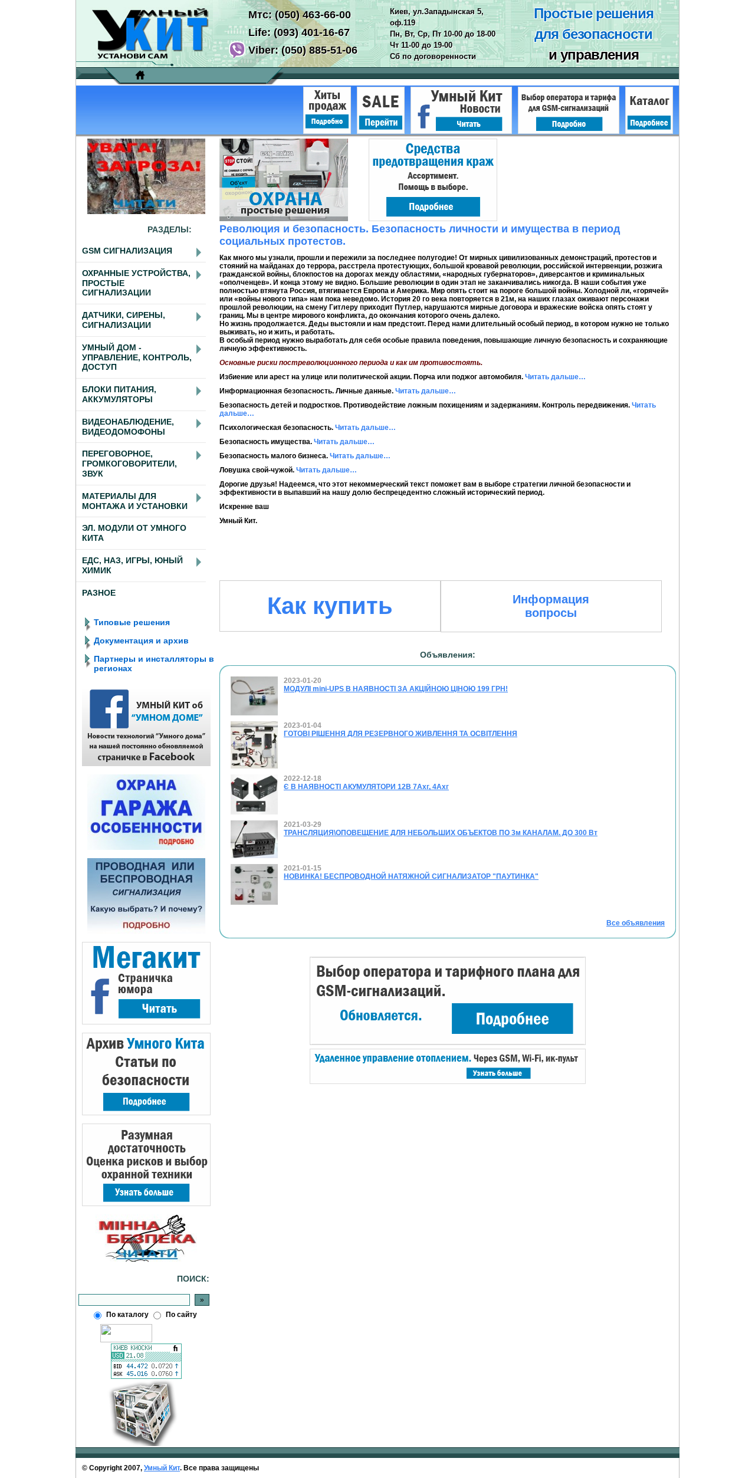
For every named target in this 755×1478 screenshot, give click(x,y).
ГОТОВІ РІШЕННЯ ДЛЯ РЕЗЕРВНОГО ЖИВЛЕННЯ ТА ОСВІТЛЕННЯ (400, 734)
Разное (99, 592)
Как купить (330, 606)
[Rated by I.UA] (126, 1340)
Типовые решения (132, 622)
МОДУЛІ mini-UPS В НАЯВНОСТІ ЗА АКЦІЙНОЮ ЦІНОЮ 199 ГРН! (396, 689)
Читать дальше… (555, 377)
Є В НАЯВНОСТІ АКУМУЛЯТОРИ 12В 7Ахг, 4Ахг (366, 787)
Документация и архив (141, 640)
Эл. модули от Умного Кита (134, 533)
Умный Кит (162, 1468)
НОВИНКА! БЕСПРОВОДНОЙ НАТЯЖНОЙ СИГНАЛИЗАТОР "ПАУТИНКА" (411, 876)
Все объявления (635, 923)
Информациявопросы (551, 606)
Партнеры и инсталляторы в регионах (154, 663)
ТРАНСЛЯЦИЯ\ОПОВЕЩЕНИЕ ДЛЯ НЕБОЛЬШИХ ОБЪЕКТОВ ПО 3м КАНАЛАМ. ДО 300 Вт (441, 833)
